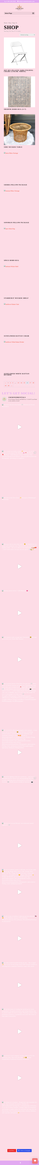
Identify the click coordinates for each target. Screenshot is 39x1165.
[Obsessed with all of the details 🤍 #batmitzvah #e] (19, 427)
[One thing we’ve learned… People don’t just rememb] (19, 1124)
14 (21, 383)
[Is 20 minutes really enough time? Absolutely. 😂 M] (19, 659)
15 (24, 383)
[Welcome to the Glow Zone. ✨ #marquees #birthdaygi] (19, 520)
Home (5, 23)
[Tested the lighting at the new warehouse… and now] (19, 799)
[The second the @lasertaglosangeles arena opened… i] (19, 752)
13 (18, 383)
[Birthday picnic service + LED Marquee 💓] (19, 613)
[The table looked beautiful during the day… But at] (19, 985)
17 (30, 383)
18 (33, 383)
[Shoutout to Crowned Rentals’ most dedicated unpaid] (19, 845)
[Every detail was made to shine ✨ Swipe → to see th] (19, 473)
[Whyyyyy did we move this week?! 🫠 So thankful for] (19, 566)
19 (5, 385)
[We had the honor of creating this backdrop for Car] (19, 1031)
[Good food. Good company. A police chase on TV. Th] (19, 1078)
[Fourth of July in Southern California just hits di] (19, 938)
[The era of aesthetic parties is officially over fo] (19, 892)
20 (8, 385)
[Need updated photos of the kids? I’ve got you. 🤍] (19, 706)
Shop (9, 23)
